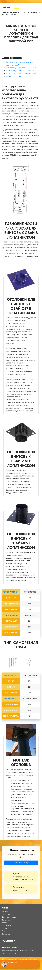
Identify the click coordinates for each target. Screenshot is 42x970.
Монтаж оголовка (14, 76)
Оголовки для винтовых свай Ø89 (21, 73)
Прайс (4, 928)
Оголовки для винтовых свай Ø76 (20, 70)
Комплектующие (9, 917)
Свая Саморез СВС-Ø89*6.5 (13, 699)
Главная (5, 12)
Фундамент (7, 920)
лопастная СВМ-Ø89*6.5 (12, 615)
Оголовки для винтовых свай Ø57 (21, 68)
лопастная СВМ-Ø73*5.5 (12, 592)
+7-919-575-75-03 (21, 890)
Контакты (6, 934)
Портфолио (7, 925)
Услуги (4, 923)
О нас (4, 931)
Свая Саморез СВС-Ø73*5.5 (13, 675)
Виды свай (6, 914)
